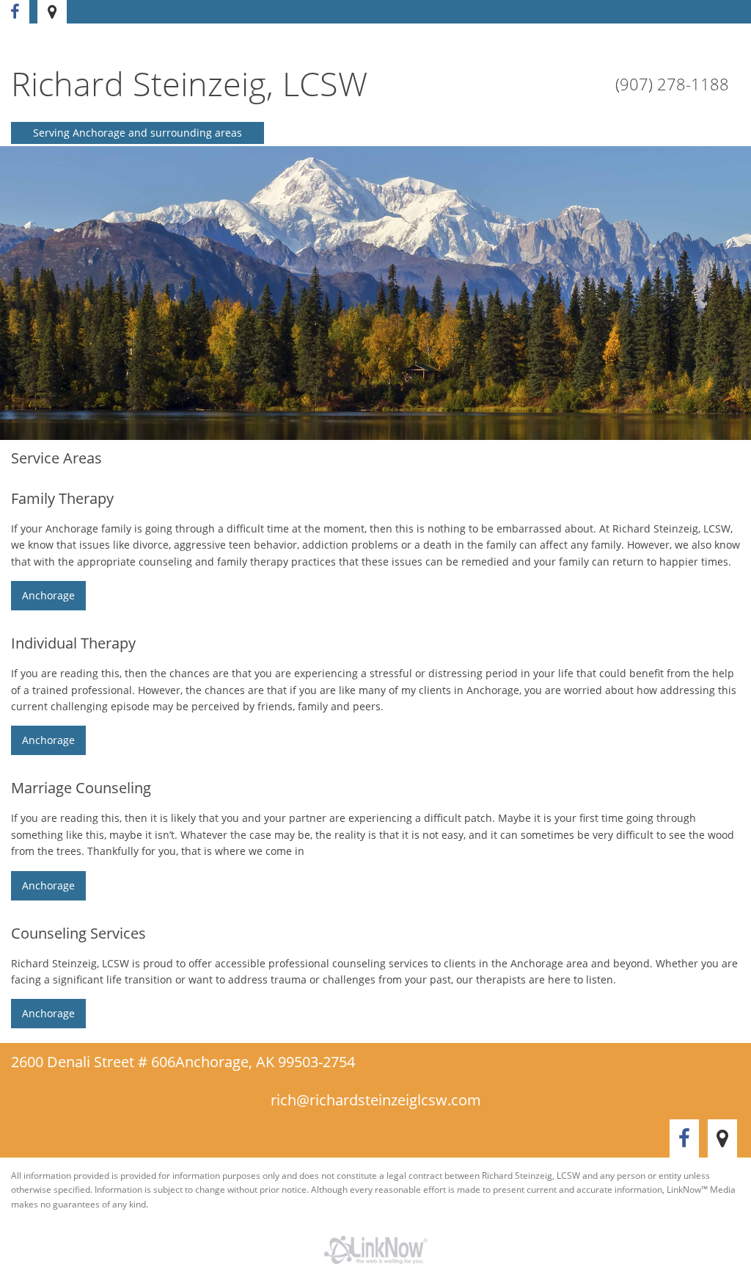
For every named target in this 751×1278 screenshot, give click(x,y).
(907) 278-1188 (672, 84)
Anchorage (48, 595)
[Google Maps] (54, 13)
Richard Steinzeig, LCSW (189, 83)
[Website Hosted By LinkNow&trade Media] (375, 1250)
